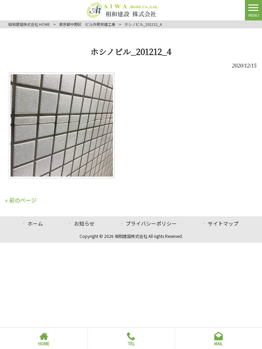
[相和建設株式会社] (122, 9)
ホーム (35, 223)
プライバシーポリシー (151, 223)
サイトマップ (223, 223)
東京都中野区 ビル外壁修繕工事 (87, 24)
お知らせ (84, 223)
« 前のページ (21, 200)
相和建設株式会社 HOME (29, 24)
